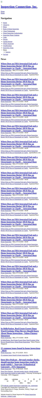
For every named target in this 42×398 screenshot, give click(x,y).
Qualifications (7, 46)
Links (5, 37)
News (5, 50)
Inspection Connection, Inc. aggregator (25, 385)
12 (7, 381)
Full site (5, 54)
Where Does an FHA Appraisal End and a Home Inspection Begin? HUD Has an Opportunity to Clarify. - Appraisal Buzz (19, 65)
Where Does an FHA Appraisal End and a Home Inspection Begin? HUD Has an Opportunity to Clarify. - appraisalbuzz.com (20, 143)
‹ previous (15, 379)
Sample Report (7, 41)
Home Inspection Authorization (12, 33)
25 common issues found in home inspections (15, 355)
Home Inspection (6, 70)
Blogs (5, 27)
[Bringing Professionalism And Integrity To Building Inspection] (1, 2)
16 (31, 381)
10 (34, 379)
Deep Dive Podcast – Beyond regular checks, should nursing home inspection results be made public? (19, 372)
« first (5, 379)
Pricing (5, 39)
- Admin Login (11, 396)
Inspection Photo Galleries (11, 35)
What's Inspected (8, 43)
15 (25, 381)
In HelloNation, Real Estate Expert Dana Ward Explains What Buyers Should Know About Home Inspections (20, 341)
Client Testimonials (9, 31)
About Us (6, 25)
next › (21, 383)
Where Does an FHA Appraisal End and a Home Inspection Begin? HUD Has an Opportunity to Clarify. (19, 74)
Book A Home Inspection (11, 29)
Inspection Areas (8, 48)
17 (37, 381)
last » (29, 383)
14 (19, 381)
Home (3, 11)
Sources (7, 52)
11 (39, 379)
